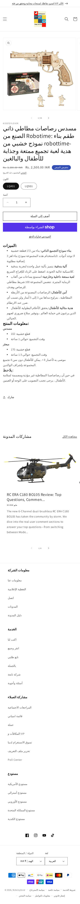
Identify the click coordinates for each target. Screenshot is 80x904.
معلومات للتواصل (42, 895)
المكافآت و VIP (16, 733)
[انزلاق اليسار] (31, 118)
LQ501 (29, 186)
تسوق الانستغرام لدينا (20, 742)
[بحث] (66, 19)
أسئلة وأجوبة (15, 683)
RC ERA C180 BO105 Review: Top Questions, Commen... (34, 497)
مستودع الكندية (16, 819)
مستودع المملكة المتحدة (21, 810)
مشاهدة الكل (69, 436)
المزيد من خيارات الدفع (40, 236)
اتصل (11, 598)
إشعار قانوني (59, 895)
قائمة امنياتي (15, 716)
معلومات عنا (15, 580)
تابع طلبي (13, 657)
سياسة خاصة (53, 890)
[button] (5, 19)
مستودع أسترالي (17, 792)
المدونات (13, 606)
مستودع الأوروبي (17, 801)
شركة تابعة (14, 674)
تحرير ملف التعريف (19, 751)
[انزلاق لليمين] (48, 118)
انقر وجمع (13, 648)
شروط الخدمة (69, 890)
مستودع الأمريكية (17, 784)
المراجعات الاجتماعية (19, 707)
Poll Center (15, 759)
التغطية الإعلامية (17, 589)
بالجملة (12, 666)
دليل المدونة (15, 615)
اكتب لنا (12, 639)
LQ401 (11, 186)
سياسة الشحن (25, 895)
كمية (5, 194)
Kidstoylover (19, 889)
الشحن (23, 172)
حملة (11, 725)
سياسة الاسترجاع (37, 890)
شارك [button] (10, 397)
